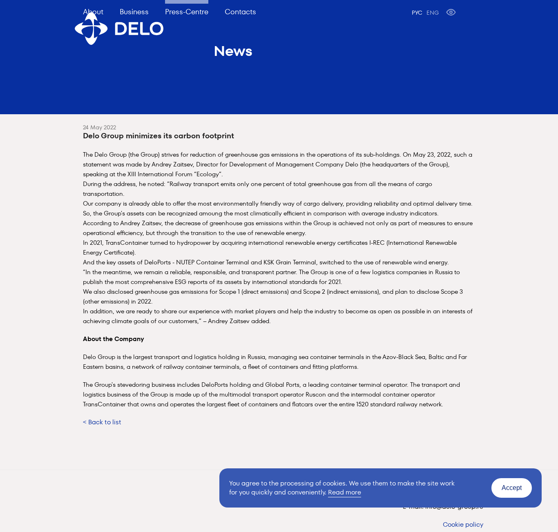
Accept (512, 487)
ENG (432, 13)
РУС (417, 13)
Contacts (240, 12)
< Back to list (102, 422)
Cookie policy (463, 524)
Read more (344, 492)
